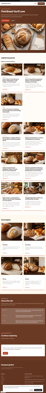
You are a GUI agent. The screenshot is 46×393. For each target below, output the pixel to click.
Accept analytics (38, 390)
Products (5, 244)
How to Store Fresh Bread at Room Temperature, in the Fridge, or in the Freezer (11, 80)
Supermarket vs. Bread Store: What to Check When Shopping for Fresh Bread (12, 199)
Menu (35, 3)
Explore (13, 20)
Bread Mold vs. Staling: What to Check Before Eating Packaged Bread (11, 139)
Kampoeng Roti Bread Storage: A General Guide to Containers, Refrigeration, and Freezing (34, 169)
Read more (5, 89)
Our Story (27, 244)
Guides (27, 279)
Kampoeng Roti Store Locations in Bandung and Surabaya (34, 138)
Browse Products (41, 3)
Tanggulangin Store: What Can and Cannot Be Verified (34, 198)
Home (2, 376)
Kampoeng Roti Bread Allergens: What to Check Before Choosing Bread (10, 169)
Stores (4, 279)
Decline (31, 390)
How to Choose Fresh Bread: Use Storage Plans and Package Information (12, 110)
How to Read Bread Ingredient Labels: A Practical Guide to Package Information (33, 80)
